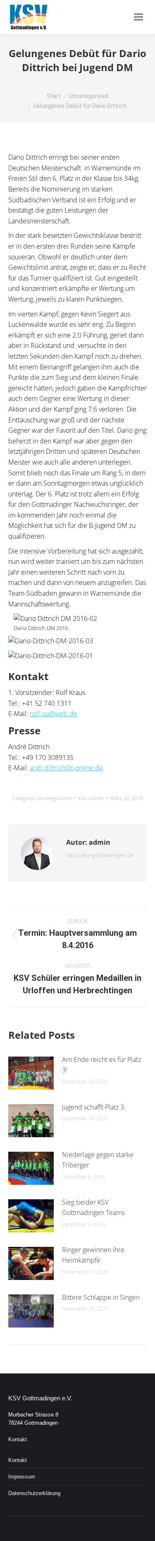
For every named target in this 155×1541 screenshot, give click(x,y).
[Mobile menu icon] (138, 17)
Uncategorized (53, 798)
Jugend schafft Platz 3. (94, 1107)
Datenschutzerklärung (34, 1493)
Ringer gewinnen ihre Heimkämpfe (93, 1255)
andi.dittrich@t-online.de (66, 767)
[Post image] (31, 1073)
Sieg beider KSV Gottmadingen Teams (93, 1207)
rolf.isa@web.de (53, 713)
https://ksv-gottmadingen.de (100, 855)
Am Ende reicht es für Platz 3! (101, 1065)
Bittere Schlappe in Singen (101, 1297)
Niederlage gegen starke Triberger (98, 1160)
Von (90, 798)
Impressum (21, 1477)
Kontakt (17, 1439)
